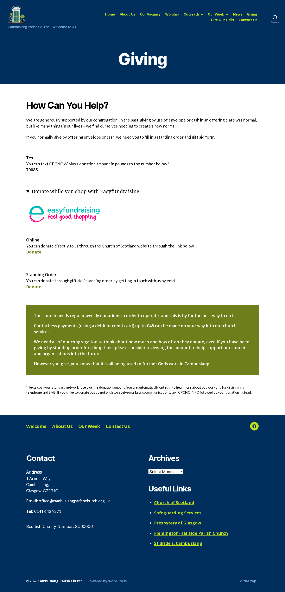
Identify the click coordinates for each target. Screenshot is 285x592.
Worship (172, 14)
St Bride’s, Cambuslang (178, 543)
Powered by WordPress (107, 581)
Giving (252, 14)
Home (110, 14)
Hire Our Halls (222, 20)
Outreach (191, 14)
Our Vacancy (150, 14)
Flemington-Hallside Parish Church (191, 533)
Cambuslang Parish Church (60, 581)
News (237, 14)
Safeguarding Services (177, 513)
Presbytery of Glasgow (177, 523)
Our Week (216, 14)
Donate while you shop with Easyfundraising (85, 191)
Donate (33, 252)
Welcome (36, 426)
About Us (127, 14)
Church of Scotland (174, 502)
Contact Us (248, 20)
